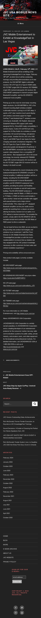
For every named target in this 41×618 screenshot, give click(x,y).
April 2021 (6, 513)
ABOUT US (7, 553)
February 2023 (8, 475)
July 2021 (6, 505)
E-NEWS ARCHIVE (10, 549)
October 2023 (8, 466)
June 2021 (6, 509)
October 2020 (8, 517)
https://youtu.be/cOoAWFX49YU (14, 278)
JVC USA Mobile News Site (20, 13)
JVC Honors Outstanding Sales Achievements (19, 417)
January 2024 (8, 462)
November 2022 (8, 479)
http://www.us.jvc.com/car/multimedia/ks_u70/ (19, 285)
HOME (5, 536)
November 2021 (8, 496)
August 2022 (7, 487)
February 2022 (8, 492)
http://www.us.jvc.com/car (25, 313)
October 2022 (8, 483)
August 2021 (7, 500)
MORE (5, 544)
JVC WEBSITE (8, 557)
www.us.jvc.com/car (10, 349)
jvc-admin (25, 31)
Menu (22, 23)
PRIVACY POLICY (9, 562)
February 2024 (8, 458)
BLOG (5, 540)
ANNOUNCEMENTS (13, 360)
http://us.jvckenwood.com (12, 347)
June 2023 (6, 470)
